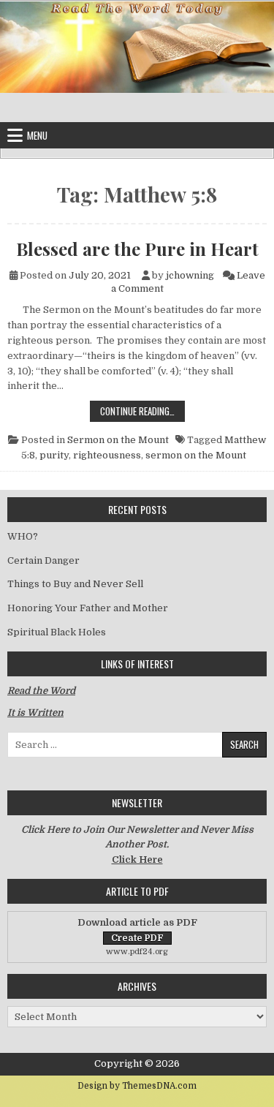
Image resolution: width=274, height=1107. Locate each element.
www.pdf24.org (137, 951)
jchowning (190, 275)
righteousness (107, 455)
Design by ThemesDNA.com (137, 1086)
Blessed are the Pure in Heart (137, 248)
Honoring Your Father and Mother (87, 607)
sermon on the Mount (195, 455)
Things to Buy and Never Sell (75, 583)
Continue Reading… (142, 410)
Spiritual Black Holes (56, 632)
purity (54, 455)
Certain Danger (43, 560)
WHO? (22, 536)
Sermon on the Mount (118, 439)
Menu (37, 135)
